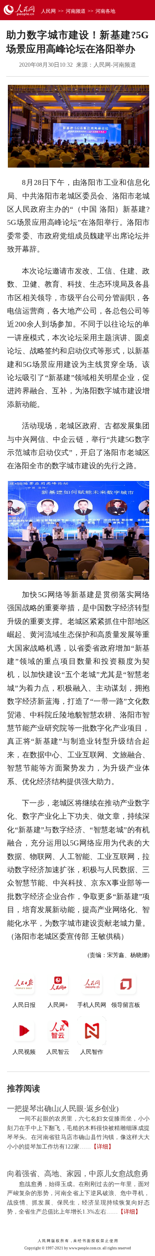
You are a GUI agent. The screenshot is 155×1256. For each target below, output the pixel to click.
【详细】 (102, 1147)
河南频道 (76, 11)
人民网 (48, 11)
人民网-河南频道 (114, 65)
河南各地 (105, 11)
